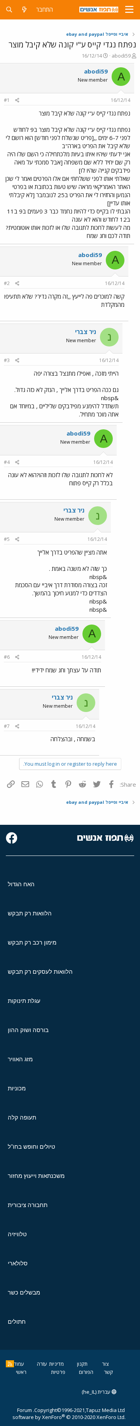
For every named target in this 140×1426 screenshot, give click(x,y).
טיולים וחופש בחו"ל (31, 1146)
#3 (7, 360)
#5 (7, 539)
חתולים (17, 1321)
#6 (7, 657)
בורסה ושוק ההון (28, 1030)
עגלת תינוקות (24, 1000)
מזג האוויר (20, 1059)
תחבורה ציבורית (27, 1205)
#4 (7, 462)
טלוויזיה (17, 1234)
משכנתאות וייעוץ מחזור (36, 1175)
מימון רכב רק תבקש (32, 942)
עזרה (42, 1363)
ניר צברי (85, 332)
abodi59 (121, 55)
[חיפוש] (9, 9)
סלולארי (18, 1263)
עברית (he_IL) (97, 1391)
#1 (7, 100)
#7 (7, 726)
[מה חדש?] (24, 9)
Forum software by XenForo (69, 1414)
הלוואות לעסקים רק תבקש (40, 971)
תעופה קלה (22, 1117)
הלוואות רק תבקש (30, 913)
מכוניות (17, 1088)
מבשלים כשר (24, 1292)
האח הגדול (21, 884)
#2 (7, 283)
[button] (129, 9)
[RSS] (10, 1363)
